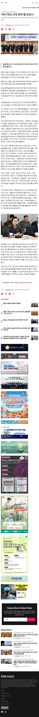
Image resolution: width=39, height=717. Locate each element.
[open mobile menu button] (2, 3)
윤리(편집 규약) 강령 (6, 695)
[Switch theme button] (36, 2)
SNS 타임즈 (27, 686)
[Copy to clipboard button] (13, 29)
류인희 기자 (9, 25)
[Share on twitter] (6, 29)
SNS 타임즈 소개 (5, 693)
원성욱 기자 (18, 647)
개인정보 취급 (4, 701)
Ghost (5, 687)
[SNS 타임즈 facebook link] (2, 712)
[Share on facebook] (2, 29)
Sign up (3, 690)
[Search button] (32, 2)
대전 (32, 641)
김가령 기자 (18, 638)
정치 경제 (16, 632)
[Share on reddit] (10, 29)
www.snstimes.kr (26, 282)
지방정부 (29, 632)
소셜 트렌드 (25, 632)
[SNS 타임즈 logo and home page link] (6, 3)
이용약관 (3, 698)
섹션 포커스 (20, 632)
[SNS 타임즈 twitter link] (5, 712)
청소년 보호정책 (5, 704)
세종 (32, 632)
